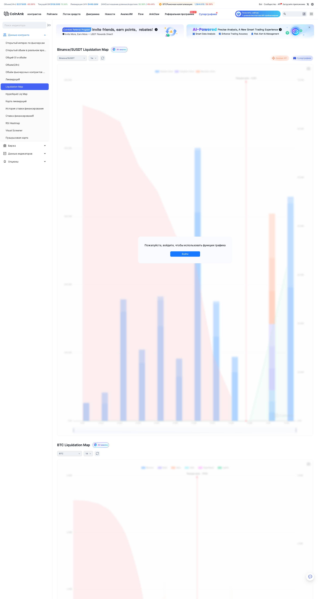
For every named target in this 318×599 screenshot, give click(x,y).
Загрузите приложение (294, 4)
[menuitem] (25, 43)
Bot (260, 4)
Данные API (281, 58)
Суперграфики (304, 58)
